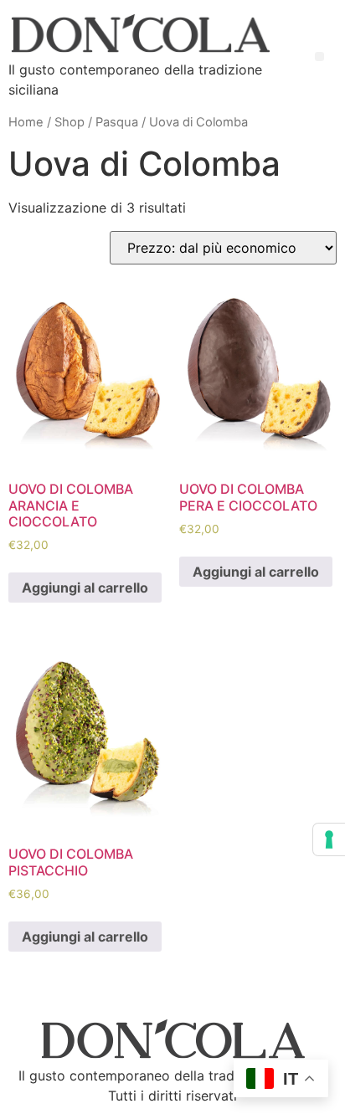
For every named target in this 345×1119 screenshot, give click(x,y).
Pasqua (116, 122)
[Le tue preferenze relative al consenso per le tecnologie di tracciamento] (329, 839)
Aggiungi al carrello (85, 587)
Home (26, 122)
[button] (319, 56)
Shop (69, 122)
